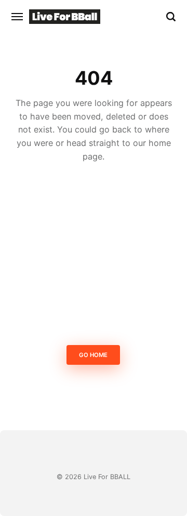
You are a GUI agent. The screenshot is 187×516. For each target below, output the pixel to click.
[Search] (171, 17)
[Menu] (17, 16)
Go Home (93, 355)
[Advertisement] (93, 257)
